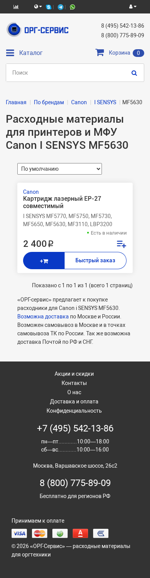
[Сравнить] (121, 245)
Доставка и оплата (74, 401)
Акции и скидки (74, 374)
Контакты (74, 383)
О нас (74, 392)
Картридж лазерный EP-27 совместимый (62, 202)
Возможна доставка (43, 316)
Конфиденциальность (74, 411)
